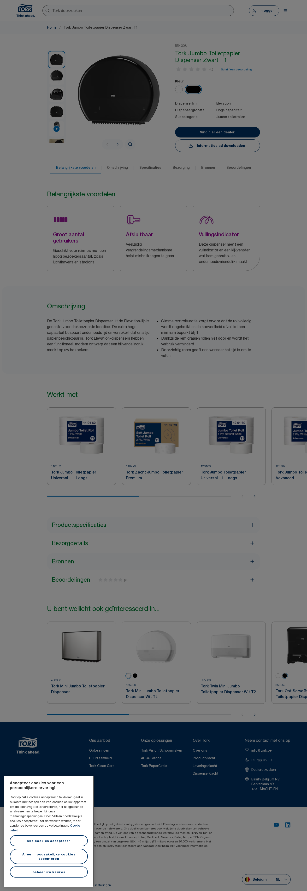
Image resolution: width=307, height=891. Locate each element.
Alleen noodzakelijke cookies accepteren (48, 856)
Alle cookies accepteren (49, 841)
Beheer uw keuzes (48, 872)
